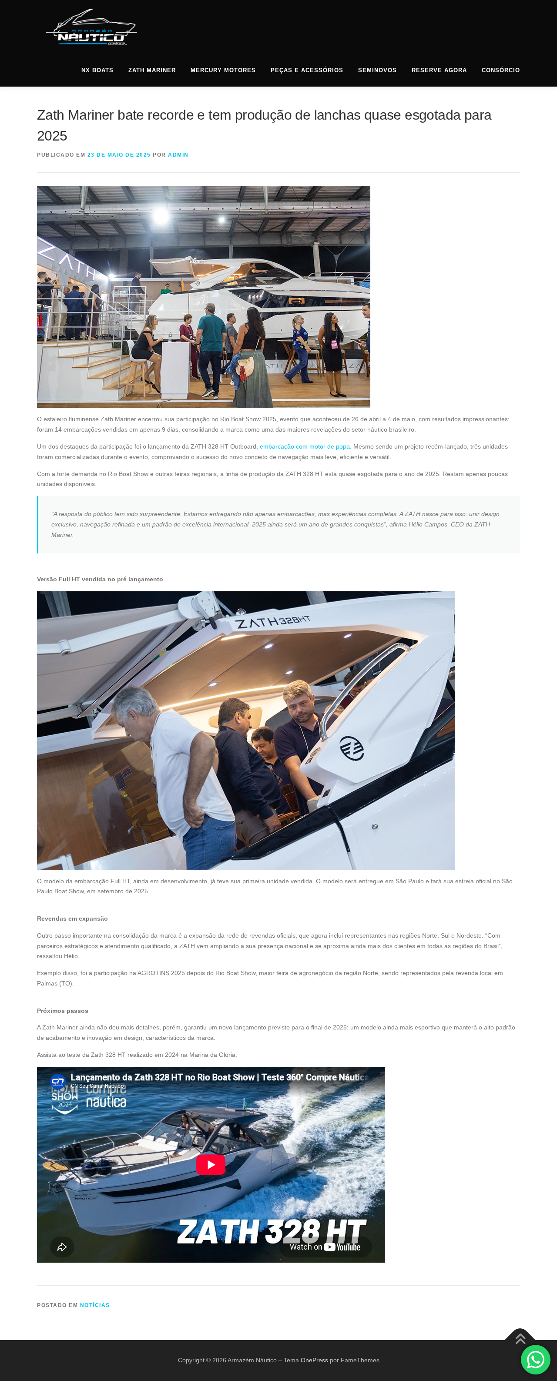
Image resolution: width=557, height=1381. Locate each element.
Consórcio (501, 70)
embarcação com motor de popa (305, 446)
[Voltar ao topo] (520, 1340)
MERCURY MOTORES (223, 70)
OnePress (314, 1360)
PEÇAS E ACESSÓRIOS (307, 70)
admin (178, 155)
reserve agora (439, 70)
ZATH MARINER (152, 70)
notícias (95, 1305)
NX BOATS (97, 70)
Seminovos (377, 70)
